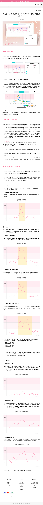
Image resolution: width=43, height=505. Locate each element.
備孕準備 (9, 6)
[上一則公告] (1, 1)
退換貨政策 (21, 486)
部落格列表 (5, 6)
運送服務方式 (21, 483)
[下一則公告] (41, 1)
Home (2, 6)
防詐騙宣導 (21, 489)
